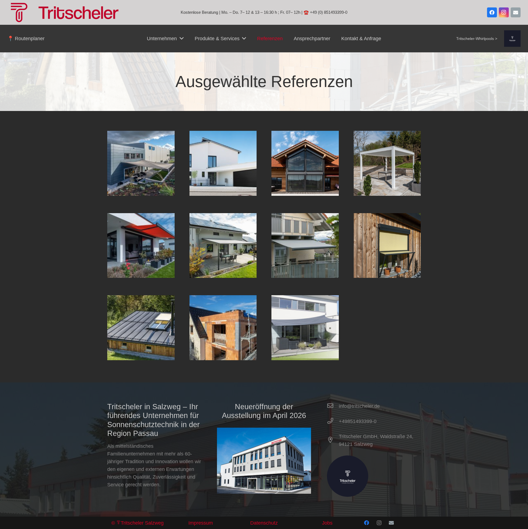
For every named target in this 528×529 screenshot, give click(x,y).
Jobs (327, 523)
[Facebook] (492, 12)
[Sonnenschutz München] (305, 299)
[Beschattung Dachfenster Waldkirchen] (141, 299)
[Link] (512, 38)
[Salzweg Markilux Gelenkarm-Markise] (305, 217)
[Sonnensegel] (141, 134)
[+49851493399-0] (333, 421)
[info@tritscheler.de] (333, 406)
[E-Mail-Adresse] (516, 12)
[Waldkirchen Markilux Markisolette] (387, 217)
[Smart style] (223, 134)
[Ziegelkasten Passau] (223, 299)
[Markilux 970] (141, 217)
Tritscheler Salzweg (142, 523)
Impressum (200, 523)
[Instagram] (504, 12)
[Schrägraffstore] (305, 134)
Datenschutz (264, 523)
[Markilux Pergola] (223, 217)
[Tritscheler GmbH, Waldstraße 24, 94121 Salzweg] (333, 440)
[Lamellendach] (387, 134)
